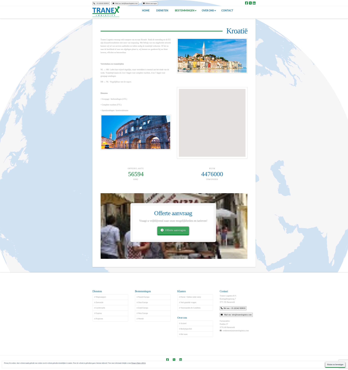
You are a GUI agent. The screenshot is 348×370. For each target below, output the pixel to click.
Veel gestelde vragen (188, 302)
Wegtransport (101, 297)
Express (99, 313)
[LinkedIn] (254, 3)
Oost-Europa (143, 302)
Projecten (99, 319)
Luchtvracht (100, 308)
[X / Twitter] (250, 3)
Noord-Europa (143, 297)
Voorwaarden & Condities (190, 308)
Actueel (183, 323)
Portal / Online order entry (191, 297)
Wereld (141, 319)
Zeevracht (99, 302)
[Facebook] (246, 3)
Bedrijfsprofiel (186, 329)
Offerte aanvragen (151, 3)
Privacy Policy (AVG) (138, 363)
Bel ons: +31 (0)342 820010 (234, 308)
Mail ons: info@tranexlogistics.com (126, 3)
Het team (184, 334)
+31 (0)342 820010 (102, 3)
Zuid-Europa (143, 308)
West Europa (143, 313)
